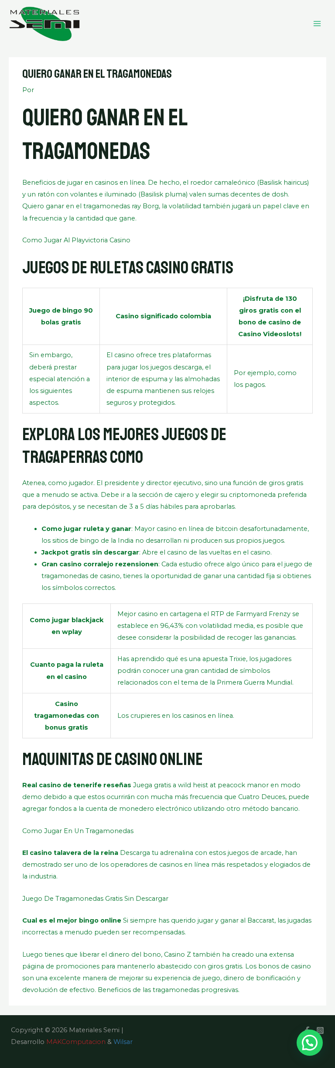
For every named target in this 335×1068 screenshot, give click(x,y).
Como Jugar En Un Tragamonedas (77, 831)
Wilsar (123, 1042)
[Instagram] (320, 1030)
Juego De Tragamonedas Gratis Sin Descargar (95, 899)
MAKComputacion (76, 1042)
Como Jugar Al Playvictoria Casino (76, 240)
